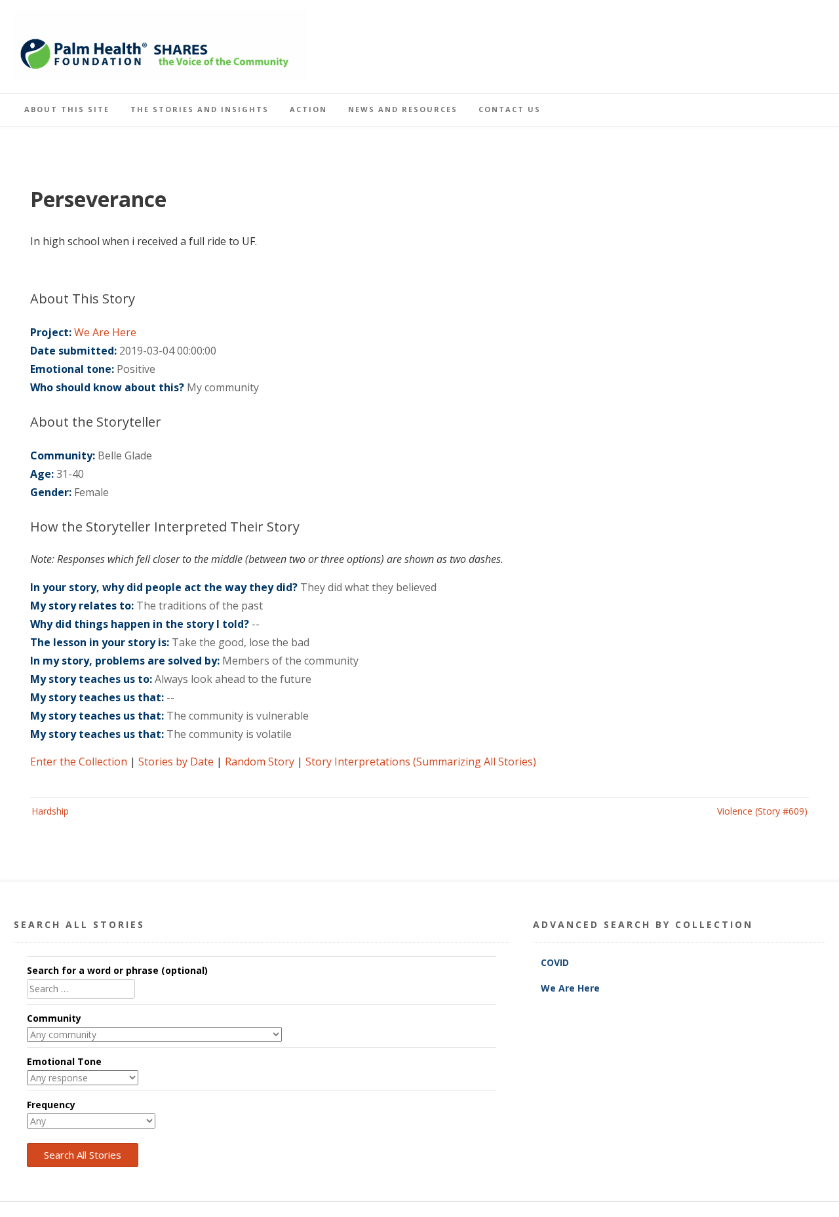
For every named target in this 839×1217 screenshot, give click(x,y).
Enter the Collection (78, 761)
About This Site (66, 109)
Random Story (259, 761)
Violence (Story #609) (762, 811)
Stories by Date (176, 761)
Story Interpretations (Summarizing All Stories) (420, 761)
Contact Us (509, 109)
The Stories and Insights (199, 109)
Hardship (50, 811)
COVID (556, 962)
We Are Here (105, 332)
